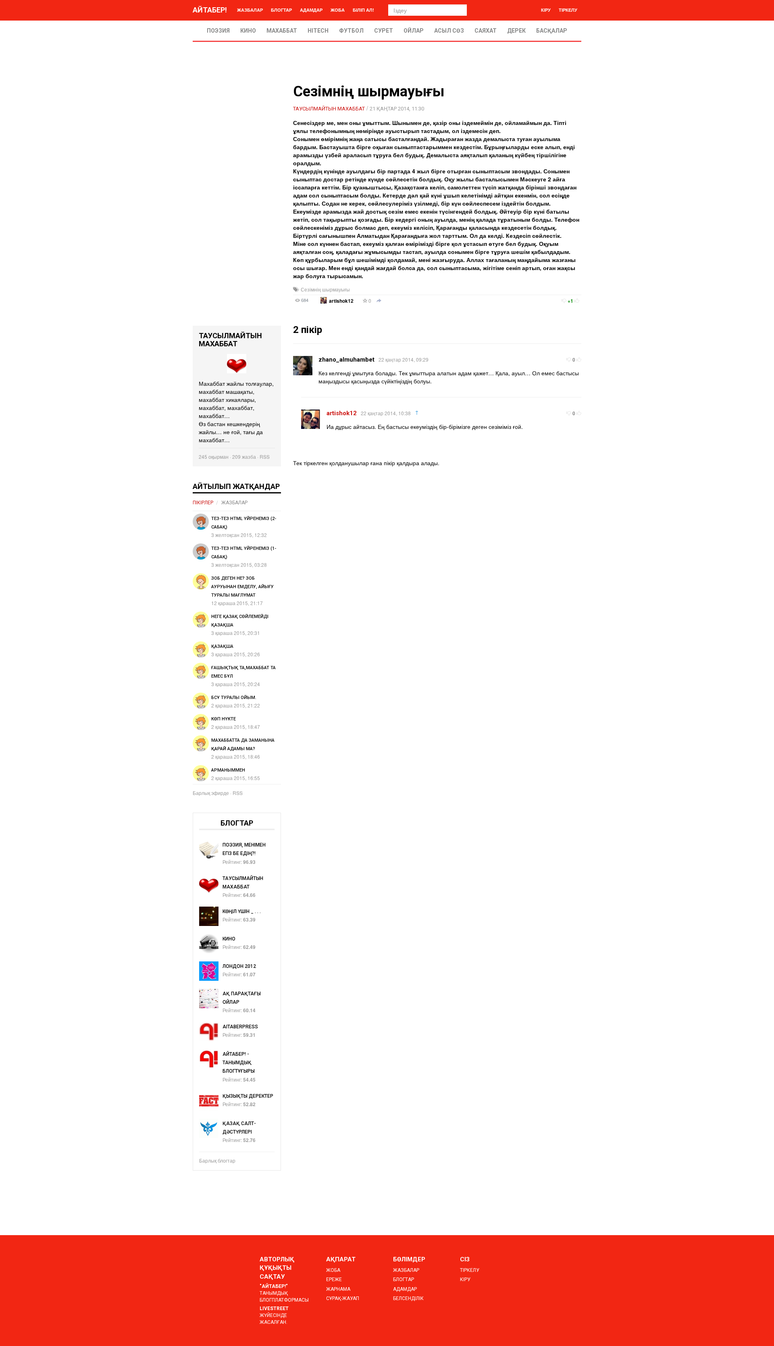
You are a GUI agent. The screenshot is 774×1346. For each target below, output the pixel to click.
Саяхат (485, 30)
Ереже (334, 1279)
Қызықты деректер (248, 1096)
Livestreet (274, 1308)
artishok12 (341, 300)
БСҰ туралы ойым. (233, 697)
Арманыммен (228, 770)
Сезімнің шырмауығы (325, 289)
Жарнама (338, 1289)
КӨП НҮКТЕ (223, 719)
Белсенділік (408, 1298)
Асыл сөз (449, 30)
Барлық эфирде (211, 792)
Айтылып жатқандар (236, 486)
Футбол (351, 30)
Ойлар (414, 30)
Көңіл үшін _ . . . (242, 911)
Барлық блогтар (217, 1160)
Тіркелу (568, 10)
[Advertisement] (237, 205)
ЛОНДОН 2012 (239, 966)
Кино (248, 30)
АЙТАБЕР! (210, 10)
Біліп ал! (363, 10)
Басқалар (551, 30)
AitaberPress (240, 1027)
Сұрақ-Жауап (342, 1298)
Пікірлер (203, 503)
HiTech (318, 30)
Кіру (546, 10)
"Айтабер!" (274, 1286)
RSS (265, 456)
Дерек (516, 30)
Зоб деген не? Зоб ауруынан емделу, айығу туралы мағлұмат (242, 587)
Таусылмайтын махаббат (329, 109)
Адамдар (311, 10)
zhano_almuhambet (346, 359)
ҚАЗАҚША (222, 646)
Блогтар (281, 10)
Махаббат (281, 30)
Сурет (383, 30)
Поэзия (218, 30)
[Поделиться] (379, 301)
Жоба (338, 10)
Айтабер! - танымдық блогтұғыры (239, 1062)
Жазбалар (250, 10)
